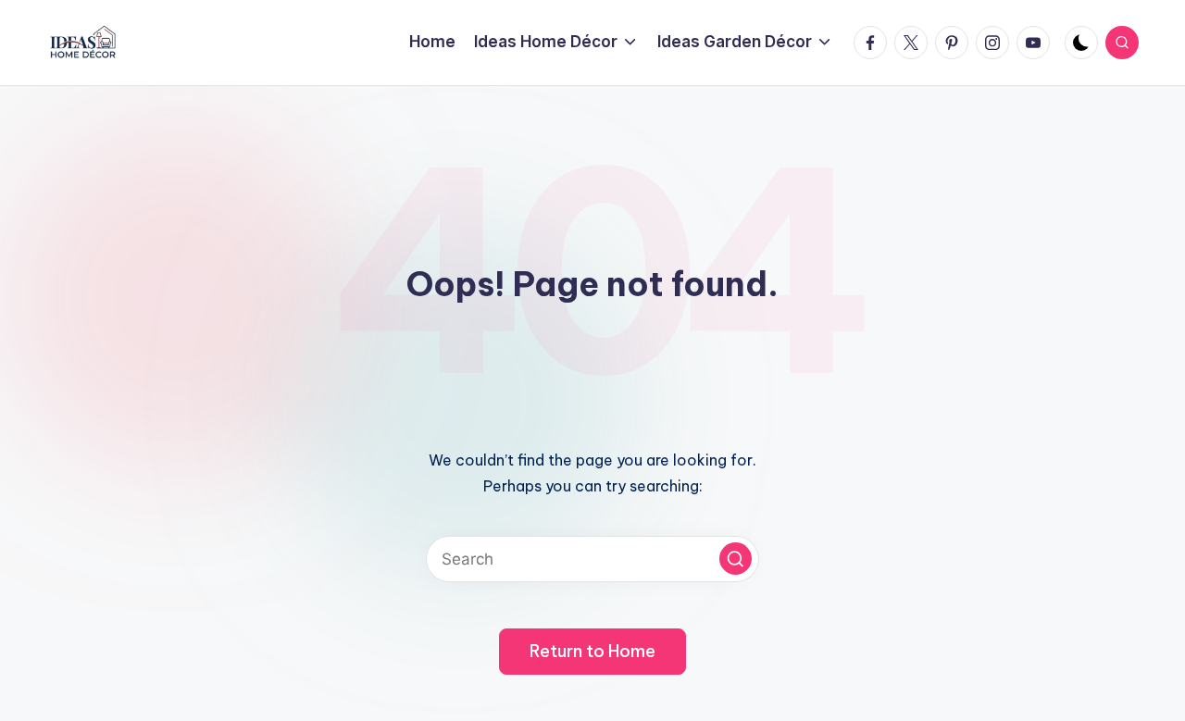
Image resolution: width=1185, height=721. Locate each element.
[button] (735, 558)
